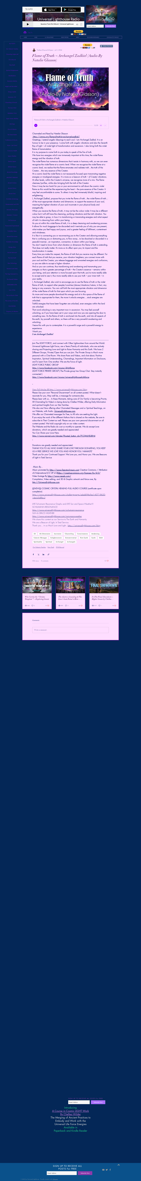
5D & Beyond (60, 547)
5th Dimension (44, 534)
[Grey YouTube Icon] (103, 1169)
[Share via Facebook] (33, 554)
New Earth (84, 538)
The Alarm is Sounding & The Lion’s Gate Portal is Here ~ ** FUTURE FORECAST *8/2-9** (70, 598)
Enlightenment (56, 538)
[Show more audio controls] (105, 125)
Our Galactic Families (39, 547)
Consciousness (82, 534)
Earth (93, 538)
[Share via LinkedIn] (43, 554)
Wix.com (55, 1179)
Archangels (71, 542)
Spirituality (38, 542)
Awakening (95, 534)
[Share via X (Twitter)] (38, 554)
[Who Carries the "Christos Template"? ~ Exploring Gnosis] (37, 585)
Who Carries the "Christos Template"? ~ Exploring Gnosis (37, 598)
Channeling (69, 534)
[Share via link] (48, 554)
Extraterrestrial (70, 538)
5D (35, 534)
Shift (101, 538)
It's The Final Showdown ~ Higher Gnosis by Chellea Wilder (102, 598)
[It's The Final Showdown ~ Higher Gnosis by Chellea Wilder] (104, 585)
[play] (35, 125)
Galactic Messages (40, 538)
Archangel (59, 542)
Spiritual (49, 542)
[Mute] (100, 125)
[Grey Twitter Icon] (106, 1169)
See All (117, 573)
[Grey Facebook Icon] (110, 1169)
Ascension (57, 534)
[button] (78, 32)
